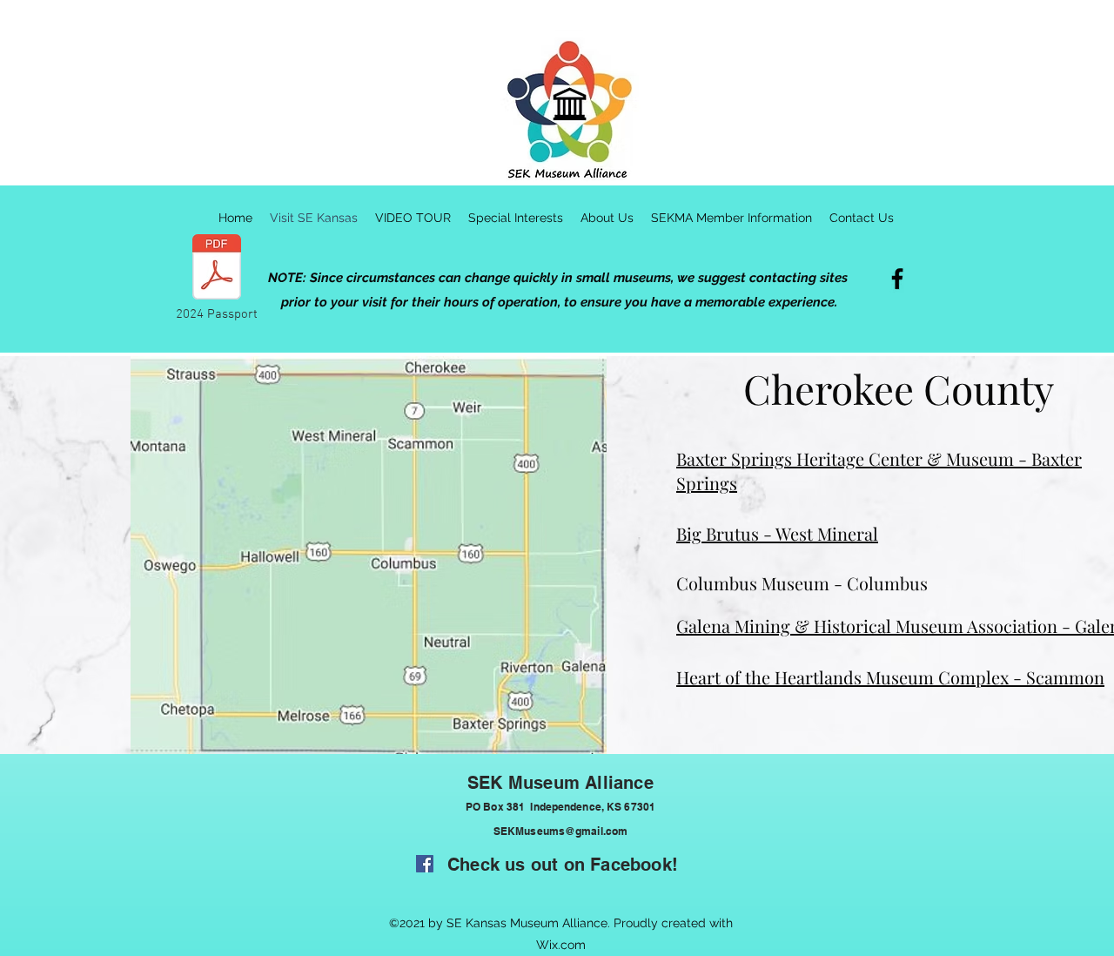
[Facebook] (897, 279)
